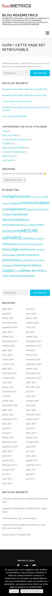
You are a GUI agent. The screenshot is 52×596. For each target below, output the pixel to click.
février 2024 (31, 354)
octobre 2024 (8, 345)
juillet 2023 (7, 368)
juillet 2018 (7, 451)
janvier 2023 (31, 368)
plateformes (11, 260)
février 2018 (7, 460)
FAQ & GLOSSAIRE (9, 135)
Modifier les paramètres (32, 591)
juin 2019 (6, 428)
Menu (47, 33)
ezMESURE (27, 231)
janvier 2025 (31, 336)
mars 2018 (31, 455)
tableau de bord (31, 270)
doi (28, 219)
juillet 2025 (7, 332)
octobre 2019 (32, 419)
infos (41, 244)
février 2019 (7, 437)
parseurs (33, 255)
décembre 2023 (33, 359)
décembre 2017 (9, 465)
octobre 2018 (32, 442)
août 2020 (31, 405)
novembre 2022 (33, 373)
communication (34, 202)
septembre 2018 (9, 446)
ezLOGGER (9, 231)
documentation (14, 219)
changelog (13, 203)
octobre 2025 (32, 322)
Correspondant (14, 209)
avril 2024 (30, 350)
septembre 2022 (33, 377)
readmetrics (40, 260)
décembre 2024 (9, 341)
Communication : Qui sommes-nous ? (17, 101)
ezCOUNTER (7, 160)
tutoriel (14, 276)
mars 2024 (7, 354)
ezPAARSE (12, 238)
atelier (45, 196)
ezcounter (37, 225)
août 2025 (31, 327)
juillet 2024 (7, 350)
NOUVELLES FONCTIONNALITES (15, 139)
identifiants (33, 244)
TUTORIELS (6, 143)
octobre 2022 (8, 377)
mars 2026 (31, 313)
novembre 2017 (33, 465)
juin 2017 (6, 474)
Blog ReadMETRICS (20, 15)
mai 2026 (30, 309)
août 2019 (7, 423)
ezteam (7, 244)
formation (22, 244)
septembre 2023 (33, 364)
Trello (5, 275)
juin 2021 (30, 391)
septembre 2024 (33, 345)
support (8, 270)
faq (14, 244)
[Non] (48, 581)
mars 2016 (7, 478)
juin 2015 (30, 478)
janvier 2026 (31, 318)
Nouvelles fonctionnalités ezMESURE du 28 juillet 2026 (24, 89)
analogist (9, 196)
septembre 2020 (9, 405)
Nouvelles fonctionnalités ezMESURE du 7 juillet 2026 (24, 95)
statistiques (7, 265)
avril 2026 (6, 313)
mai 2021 (6, 396)
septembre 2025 (9, 327)
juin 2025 (30, 332)
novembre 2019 (9, 419)
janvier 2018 (31, 460)
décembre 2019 (33, 414)
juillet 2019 (31, 423)
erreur (27, 225)
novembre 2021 (9, 391)
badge (5, 203)
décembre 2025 (9, 322)
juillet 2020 (7, 410)
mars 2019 (31, 433)
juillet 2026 (7, 309)
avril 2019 (6, 433)
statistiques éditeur (27, 265)
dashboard (20, 214)
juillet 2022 (31, 382)
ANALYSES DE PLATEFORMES (14, 148)
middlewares (27, 249)
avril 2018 (6, 455)
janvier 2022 (8, 387)
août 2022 (7, 382)
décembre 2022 (9, 373)
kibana (6, 249)
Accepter (14, 591)
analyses (23, 196)
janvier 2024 (8, 359)
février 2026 (7, 318)
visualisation (27, 275)
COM (4, 131)
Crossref (7, 214)
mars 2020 (31, 410)
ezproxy (27, 238)
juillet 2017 (31, 469)
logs (15, 249)
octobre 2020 (32, 400)
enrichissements (13, 225)
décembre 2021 (33, 387)
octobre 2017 (8, 469)
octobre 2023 (8, 364)
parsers (21, 255)
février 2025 (7, 336)
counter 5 (43, 209)
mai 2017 (30, 474)
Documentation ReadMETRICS (14, 116)
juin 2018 (30, 451)
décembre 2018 (9, 442)
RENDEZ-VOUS (8, 156)
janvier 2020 (8, 414)
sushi (17, 271)
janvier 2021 (8, 400)
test (45, 271)
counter (32, 209)
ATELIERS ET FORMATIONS (13, 152)
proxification (27, 260)
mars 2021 (31, 396)
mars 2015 (7, 483)
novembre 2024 (33, 341)
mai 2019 (30, 428)
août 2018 (31, 446)
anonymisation (36, 197)
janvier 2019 (31, 437)
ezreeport (39, 238)
